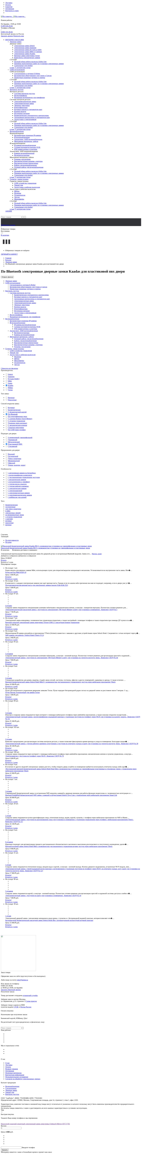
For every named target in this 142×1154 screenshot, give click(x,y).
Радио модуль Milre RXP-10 (15, 572)
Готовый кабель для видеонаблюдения (28, 167)
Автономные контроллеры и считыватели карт (32, 117)
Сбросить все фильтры (9, 368)
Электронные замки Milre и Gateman (28, 52)
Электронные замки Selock (24, 46)
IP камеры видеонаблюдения (25, 145)
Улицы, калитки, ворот (16, 465)
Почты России (25, 1007)
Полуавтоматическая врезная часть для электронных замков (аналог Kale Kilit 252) (36, 585)
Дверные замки (15, 42)
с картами (9, 519)
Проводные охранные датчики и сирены (29, 78)
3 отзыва (8, 713)
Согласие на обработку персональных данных (22, 1079)
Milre (10, 381)
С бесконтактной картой (17, 412)
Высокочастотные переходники (26, 163)
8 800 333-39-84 (7, 32)
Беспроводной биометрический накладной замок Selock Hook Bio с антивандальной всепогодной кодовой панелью (49, 920)
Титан (10, 390)
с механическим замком (17, 480)
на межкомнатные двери (14, 515)
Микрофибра (19, 199)
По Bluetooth (13, 414)
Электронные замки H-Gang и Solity (28, 50)
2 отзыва (8, 678)
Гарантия (8, 7)
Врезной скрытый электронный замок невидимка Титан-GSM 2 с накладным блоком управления (42, 622)
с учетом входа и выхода (17, 484)
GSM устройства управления (25, 183)
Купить (3, 560)
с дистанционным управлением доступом (24, 477)
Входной (11, 454)
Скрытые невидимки (16, 427)
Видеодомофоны (20, 95)
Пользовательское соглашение (16, 1077)
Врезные (11, 398)
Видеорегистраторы (21, 155)
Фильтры (17, 193)
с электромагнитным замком (19, 493)
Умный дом (18, 185)
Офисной (11, 463)
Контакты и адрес (12, 11)
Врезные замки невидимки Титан (27, 56)
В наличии (5, 235)
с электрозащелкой (15, 491)
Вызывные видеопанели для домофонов (29, 97)
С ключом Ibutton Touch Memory (20, 419)
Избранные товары (8, 225)
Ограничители (19, 195)
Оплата (8, 5)
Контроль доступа (16, 89)
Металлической (14, 442)
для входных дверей (13, 513)
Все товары (5, 231)
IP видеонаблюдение (22, 137)
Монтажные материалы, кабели (26, 141)
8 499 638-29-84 (7, 26)
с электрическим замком (17, 488)
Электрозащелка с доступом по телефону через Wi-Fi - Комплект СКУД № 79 (34, 756)
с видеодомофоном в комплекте (20, 475)
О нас (7, 1063)
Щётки (16, 191)
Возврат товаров (11, 1069)
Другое (17, 197)
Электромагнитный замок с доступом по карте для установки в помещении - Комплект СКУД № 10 (43, 896)
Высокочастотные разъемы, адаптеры (28, 161)
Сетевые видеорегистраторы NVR (27, 147)
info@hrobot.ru (22, 980)
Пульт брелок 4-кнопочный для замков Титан (22, 692)
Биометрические (14, 410)
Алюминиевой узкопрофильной (20, 437)
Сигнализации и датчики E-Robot (27, 74)
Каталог (8, 260)
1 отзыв (8, 816)
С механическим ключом (17, 425)
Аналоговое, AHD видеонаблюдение (28, 139)
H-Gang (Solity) (13, 379)
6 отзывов (9, 842)
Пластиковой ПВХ (15, 444)
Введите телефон (28, 1147)
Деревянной (12, 440)
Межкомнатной (14, 461)
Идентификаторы (21, 107)
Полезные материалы (13, 1073)
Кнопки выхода (20, 111)
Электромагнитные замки (24, 103)
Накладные (12, 400)
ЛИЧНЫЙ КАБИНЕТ (9, 254)
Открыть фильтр (7, 277)
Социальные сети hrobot (23, 66)
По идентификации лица (17, 416)
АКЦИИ (8, 211)
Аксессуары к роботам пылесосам (27, 187)
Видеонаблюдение (17, 131)
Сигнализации (10, 1088)
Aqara (10, 383)
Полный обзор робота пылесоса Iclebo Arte (30, 62)
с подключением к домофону (19, 482)
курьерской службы (30, 995)
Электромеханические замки (25, 101)
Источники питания (22, 113)
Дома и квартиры (14, 458)
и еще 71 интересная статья (20, 68)
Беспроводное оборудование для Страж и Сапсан (33, 76)
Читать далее (97, 554)
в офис (7, 511)
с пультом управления (13, 517)
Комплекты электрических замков (27, 58)
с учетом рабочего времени (18, 486)
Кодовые (11, 408)
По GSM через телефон (17, 430)
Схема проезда (31, 1001)
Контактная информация (14, 1075)
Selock (10, 374)
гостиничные (10, 507)
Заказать (5, 1150)
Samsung (11, 377)
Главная (8, 258)
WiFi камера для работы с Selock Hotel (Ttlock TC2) (24, 635)
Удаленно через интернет (17, 423)
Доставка (8, 3)
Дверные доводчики (22, 105)
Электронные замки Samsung (25, 48)
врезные (8, 525)
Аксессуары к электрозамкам (25, 119)
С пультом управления (16, 421)
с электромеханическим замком (20, 495)
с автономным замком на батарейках (22, 473)
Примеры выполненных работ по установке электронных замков (39, 64)
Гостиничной (13, 456)
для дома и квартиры (13, 509)
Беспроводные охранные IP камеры (27, 135)
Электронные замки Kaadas (24, 54)
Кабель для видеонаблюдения (25, 165)
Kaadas (10, 385)
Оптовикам (9, 9)
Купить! (8, 577)
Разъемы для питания (22, 159)
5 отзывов (9, 654)
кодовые (8, 521)
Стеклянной (12, 446)
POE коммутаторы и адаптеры (25, 149)
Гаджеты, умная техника (19, 179)
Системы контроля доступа (24, 93)
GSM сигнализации (17, 70)
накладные (9, 523)
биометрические (11, 505)
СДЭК (16, 1007)
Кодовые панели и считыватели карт (28, 109)
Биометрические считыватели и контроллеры (31, 115)
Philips (10, 388)
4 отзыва (8, 606)
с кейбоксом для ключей (17, 497)
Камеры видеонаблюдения (24, 153)
